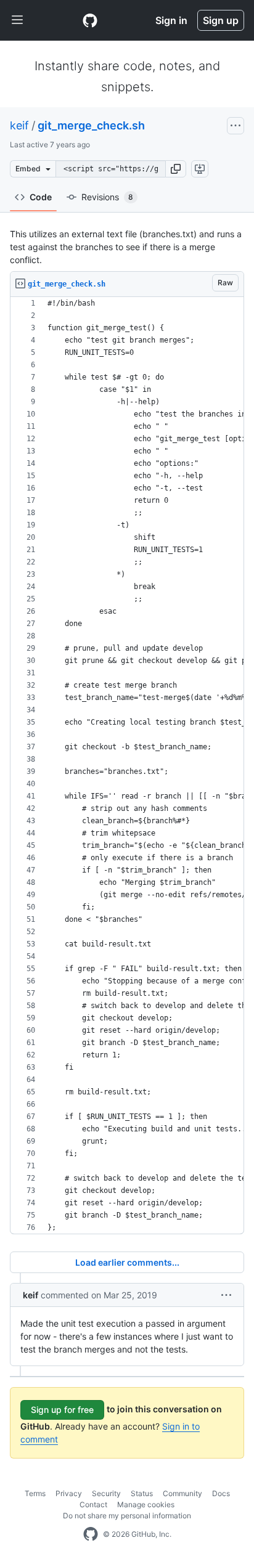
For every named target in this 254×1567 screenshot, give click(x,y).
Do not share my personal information (127, 1515)
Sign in (171, 20)
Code (41, 197)
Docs (221, 1493)
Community (182, 1493)
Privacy (68, 1493)
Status (142, 1493)
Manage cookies (145, 1504)
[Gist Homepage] (90, 20)
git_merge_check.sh (91, 125)
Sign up (221, 20)
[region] (127, 765)
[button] (175, 168)
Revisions (107, 197)
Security (106, 1493)
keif (19, 125)
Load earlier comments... (127, 1262)
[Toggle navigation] (17, 20)
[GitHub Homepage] (90, 1534)
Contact (93, 1504)
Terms (35, 1493)
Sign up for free (62, 1409)
